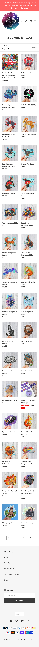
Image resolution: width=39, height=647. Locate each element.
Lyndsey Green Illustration (16, 640)
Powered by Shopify (29, 640)
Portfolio (7, 563)
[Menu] (35, 21)
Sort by (4, 45)
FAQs (6, 580)
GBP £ (18, 614)
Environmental (9, 568)
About (6, 557)
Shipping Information (11, 574)
